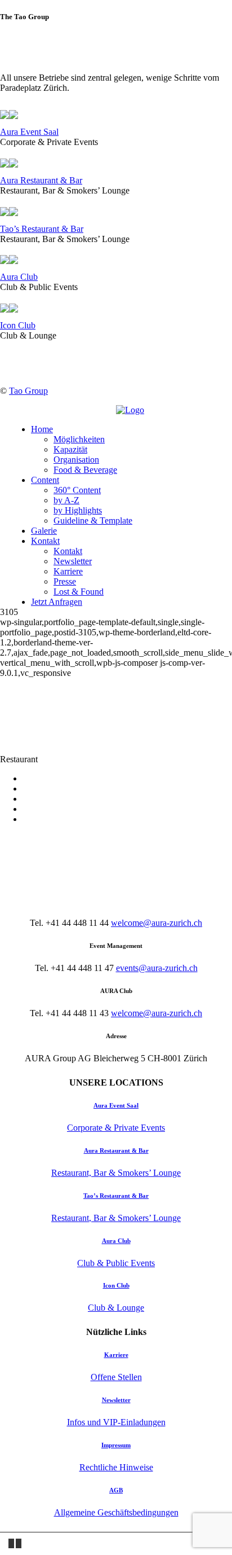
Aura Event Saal (29, 132)
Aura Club (19, 277)
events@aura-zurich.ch (157, 968)
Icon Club (17, 325)
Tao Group (28, 391)
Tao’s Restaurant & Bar (41, 229)
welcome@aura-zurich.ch (156, 923)
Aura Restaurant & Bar (41, 180)
